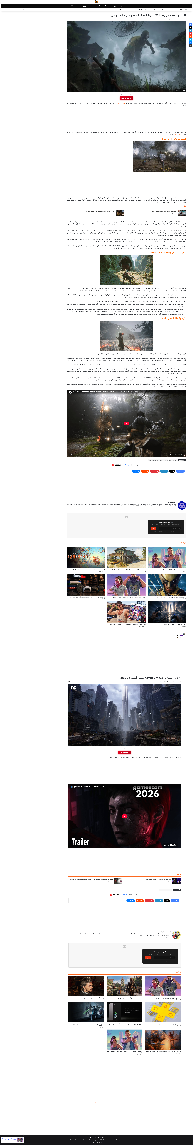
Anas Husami (172, 502)
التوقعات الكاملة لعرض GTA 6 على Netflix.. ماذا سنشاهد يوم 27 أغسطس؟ (129, 597)
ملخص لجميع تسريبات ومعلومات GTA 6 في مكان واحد (174, 569)
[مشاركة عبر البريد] (190, 45)
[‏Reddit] (190, 36)
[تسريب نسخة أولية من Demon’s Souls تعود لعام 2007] (182, 213)
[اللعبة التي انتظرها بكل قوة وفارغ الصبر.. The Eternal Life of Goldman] (86, 557)
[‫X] (190, 27)
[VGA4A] (96, 1)
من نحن (176, 9)
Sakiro (161, 460)
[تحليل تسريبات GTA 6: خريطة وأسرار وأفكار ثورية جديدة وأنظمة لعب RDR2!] (126, 557)
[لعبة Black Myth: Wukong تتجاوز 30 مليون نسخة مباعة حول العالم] (120, 213)
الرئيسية (121, 6)
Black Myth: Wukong (173, 460)
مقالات (105, 6)
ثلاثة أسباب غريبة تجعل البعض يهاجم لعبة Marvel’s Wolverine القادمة (170, 597)
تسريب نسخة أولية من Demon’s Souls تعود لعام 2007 (164, 211)
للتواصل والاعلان (169, 9)
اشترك (153, 528)
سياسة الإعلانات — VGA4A (145, 9)
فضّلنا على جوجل (125, 98)
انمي (77, 6)
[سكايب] (190, 39)
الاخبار (116, 6)
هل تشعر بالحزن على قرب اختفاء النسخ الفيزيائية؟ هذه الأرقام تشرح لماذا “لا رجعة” (87, 597)
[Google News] (130, 465)
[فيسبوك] (190, 24)
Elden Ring (178, 134)
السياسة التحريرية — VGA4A (158, 9)
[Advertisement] (126, 119)
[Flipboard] (117, 465)
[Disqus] (126, 651)
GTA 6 (72, 6)
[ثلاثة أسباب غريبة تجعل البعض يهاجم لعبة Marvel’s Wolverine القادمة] (167, 585)
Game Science (120, 103)
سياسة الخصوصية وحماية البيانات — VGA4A (128, 9)
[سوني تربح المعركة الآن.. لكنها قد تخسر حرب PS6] (167, 612)
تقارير (110, 6)
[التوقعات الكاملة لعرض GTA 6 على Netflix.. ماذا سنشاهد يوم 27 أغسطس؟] (126, 585)
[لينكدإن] (190, 30)
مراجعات (99, 6)
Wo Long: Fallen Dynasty (153, 460)
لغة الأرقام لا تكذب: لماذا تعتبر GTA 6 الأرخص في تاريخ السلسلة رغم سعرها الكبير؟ (128, 624)
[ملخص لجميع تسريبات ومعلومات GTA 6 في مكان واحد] (167, 557)
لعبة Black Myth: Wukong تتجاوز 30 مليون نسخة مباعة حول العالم (99, 211)
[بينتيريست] (190, 33)
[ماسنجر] (190, 42)
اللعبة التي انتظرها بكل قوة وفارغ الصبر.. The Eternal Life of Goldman (89, 569)
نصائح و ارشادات (84, 6)
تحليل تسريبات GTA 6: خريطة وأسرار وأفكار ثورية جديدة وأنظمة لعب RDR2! (129, 569)
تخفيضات (92, 6)
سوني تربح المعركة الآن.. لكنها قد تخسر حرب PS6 (175, 624)
